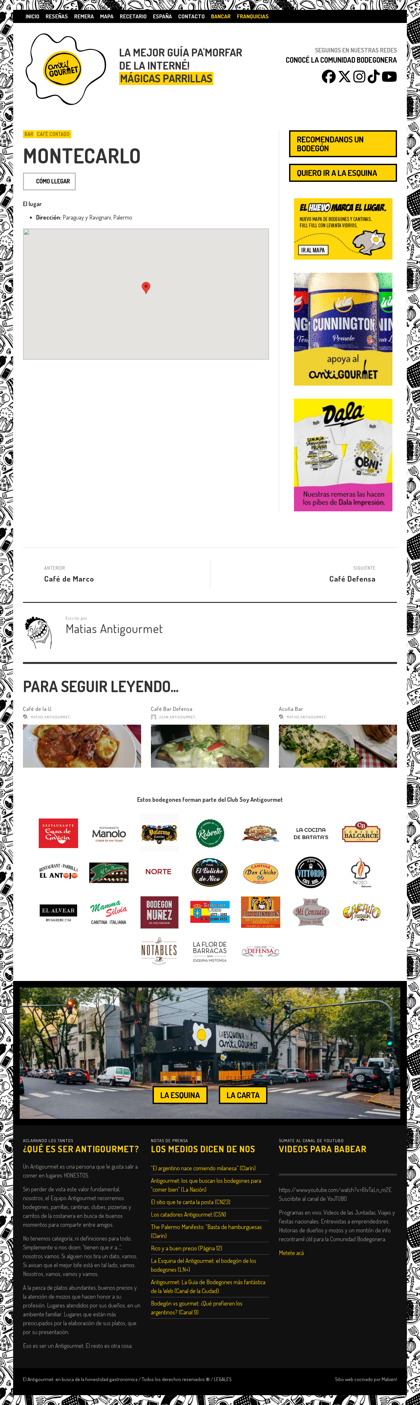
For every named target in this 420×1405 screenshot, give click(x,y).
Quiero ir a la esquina (337, 172)
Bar (29, 134)
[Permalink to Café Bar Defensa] (210, 746)
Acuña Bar (291, 708)
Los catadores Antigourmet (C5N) (188, 1214)
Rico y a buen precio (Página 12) (186, 1248)
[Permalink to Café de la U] (82, 746)
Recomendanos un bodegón (330, 143)
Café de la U (37, 708)
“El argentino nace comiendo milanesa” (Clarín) (203, 1168)
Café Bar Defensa (172, 708)
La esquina (180, 1095)
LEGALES (223, 1379)
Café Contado (53, 134)
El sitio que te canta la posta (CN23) (190, 1201)
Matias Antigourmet (50, 717)
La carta (243, 1095)
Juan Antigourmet (177, 717)
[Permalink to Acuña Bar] (338, 746)
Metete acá (291, 1252)
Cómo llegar (53, 181)
